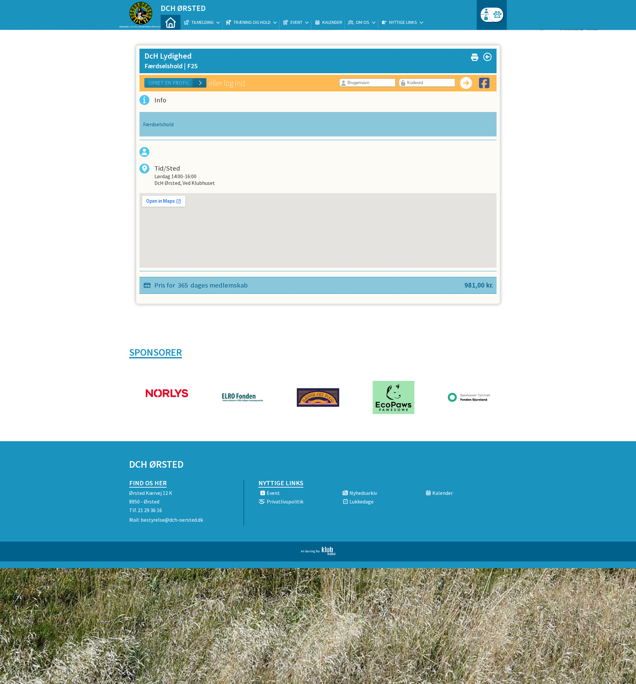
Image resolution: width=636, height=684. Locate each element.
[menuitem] (171, 22)
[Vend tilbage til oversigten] (487, 57)
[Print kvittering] (474, 55)
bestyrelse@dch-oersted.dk (172, 519)
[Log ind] (496, 15)
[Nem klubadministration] (318, 553)
